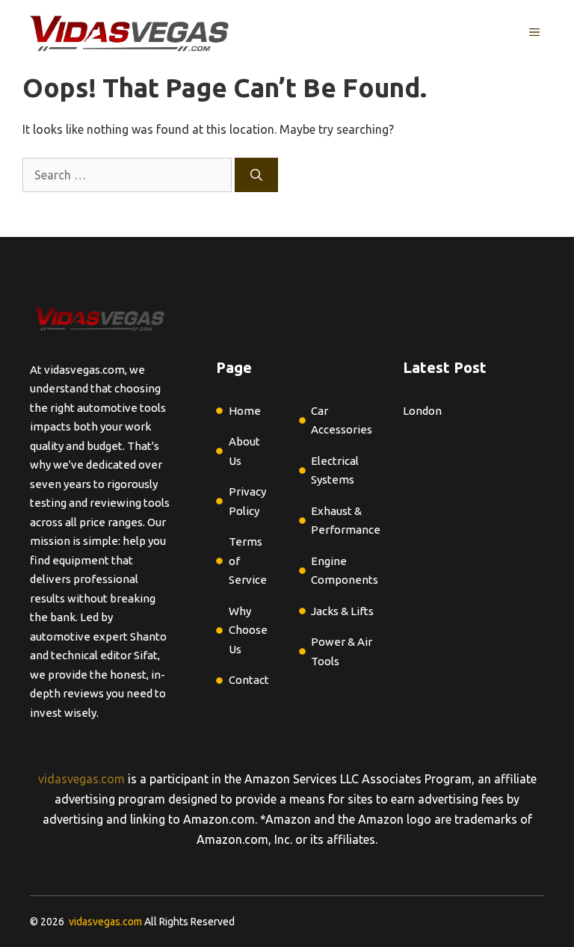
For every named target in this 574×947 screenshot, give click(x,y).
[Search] (256, 175)
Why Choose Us (248, 630)
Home (245, 410)
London (422, 410)
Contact (249, 679)
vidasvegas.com (81, 779)
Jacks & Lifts (342, 611)
